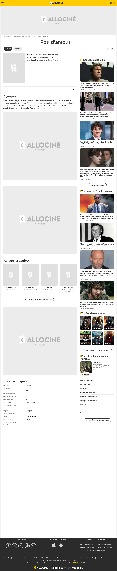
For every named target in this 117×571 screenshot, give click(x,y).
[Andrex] (49, 275)
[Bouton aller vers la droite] (112, 48)
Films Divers (27, 36)
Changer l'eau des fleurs (88, 401)
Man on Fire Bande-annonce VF (109, 328)
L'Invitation (96, 362)
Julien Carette (68, 287)
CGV (47, 558)
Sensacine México (93, 550)
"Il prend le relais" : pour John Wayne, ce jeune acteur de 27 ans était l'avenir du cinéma (97, 245)
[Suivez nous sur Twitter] (15, 545)
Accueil (6, 36)
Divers (55, 54)
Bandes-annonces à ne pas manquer (97, 350)
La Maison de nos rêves (88, 396)
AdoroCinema (103, 547)
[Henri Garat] (30, 275)
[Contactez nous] (34, 545)
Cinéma (11, 36)
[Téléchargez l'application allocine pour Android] (62, 545)
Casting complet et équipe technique (40, 299)
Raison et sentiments (87, 392)
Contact (6, 558)
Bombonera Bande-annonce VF (86, 343)
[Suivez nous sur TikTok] (27, 545)
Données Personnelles (87, 558)
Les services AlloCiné (54, 560)
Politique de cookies (57, 558)
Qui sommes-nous (16, 558)
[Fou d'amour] (14, 68)
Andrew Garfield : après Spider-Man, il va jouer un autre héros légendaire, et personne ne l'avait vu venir (97, 304)
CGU (42, 558)
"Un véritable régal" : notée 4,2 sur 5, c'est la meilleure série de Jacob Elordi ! (96, 143)
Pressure (83, 413)
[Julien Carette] (68, 275)
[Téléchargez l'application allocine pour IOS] (55, 545)
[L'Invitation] (86, 368)
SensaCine (102, 544)
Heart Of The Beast (86, 380)
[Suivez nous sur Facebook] (9, 545)
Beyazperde (84, 547)
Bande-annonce (98, 370)
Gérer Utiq (66, 560)
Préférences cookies (72, 558)
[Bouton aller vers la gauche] (108, 48)
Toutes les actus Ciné (97, 185)
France (28, 385)
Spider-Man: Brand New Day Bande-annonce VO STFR (109, 343)
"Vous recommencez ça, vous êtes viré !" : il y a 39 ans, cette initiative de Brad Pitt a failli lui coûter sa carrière (97, 85)
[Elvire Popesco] (11, 275)
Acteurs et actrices (17, 260)
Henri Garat (47, 60)
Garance (83, 405)
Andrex (55, 60)
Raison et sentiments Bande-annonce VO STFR (98, 328)
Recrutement (28, 558)
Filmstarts (84, 544)
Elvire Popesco (36, 60)
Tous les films (19, 36)
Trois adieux (84, 409)
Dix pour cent (85, 384)
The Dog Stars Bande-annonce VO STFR (86, 328)
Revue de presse (101, 558)
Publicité (36, 558)
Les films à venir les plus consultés (97, 420)
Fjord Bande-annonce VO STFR (98, 343)
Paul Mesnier (34, 57)
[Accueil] (56, 3)
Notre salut (84, 388)
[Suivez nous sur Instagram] (21, 545)
